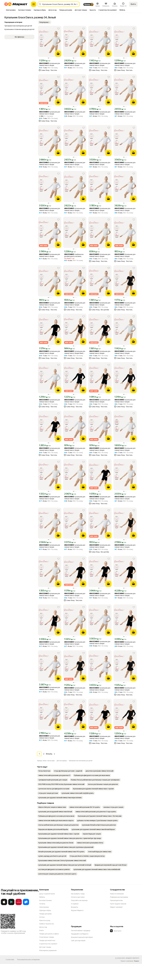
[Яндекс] (136, 961)
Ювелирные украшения (47, 950)
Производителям (116, 900)
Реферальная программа (119, 897)
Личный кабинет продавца (80, 930)
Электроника (44, 907)
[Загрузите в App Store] (4, 904)
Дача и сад (43, 927)
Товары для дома (45, 914)
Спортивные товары (46, 937)
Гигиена (42, 904)
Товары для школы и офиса (49, 934)
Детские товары (45, 947)
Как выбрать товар (78, 894)
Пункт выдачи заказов (118, 904)
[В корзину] (58, 53)
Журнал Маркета (77, 910)
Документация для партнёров (82, 937)
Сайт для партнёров (78, 940)
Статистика (10, 959)
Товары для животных (47, 940)
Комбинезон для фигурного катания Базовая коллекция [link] (74, 255)
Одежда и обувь (45, 910)
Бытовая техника (45, 900)
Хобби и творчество (46, 924)
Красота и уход (44, 920)
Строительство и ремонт (48, 944)
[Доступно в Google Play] (11, 904)
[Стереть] (77, 4)
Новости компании (117, 894)
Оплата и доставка (77, 897)
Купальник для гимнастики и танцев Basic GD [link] (74, 352)
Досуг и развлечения (47, 894)
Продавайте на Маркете (79, 934)
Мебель (42, 897)
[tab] (10, 10)
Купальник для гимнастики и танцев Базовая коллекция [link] (74, 209)
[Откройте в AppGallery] (19, 904)
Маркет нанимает (116, 907)
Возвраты (74, 907)
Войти (133, 4)
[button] (44, 22)
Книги (41, 930)
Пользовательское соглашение (28, 959)
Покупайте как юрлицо (79, 900)
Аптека (41, 917)
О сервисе (75, 904)
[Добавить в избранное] (58, 28)
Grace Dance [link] (44, 63)
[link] (44, 771)
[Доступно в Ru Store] (26, 904)
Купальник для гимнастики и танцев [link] (49, 64)
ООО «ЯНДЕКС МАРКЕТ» (130, 958)
